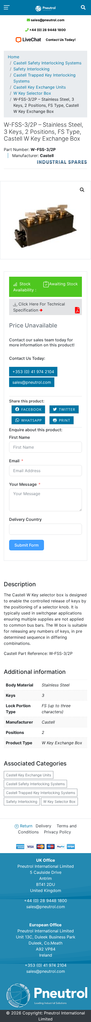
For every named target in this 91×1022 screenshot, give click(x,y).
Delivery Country (25, 519)
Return (26, 825)
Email (14, 460)
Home (13, 56)
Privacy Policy (57, 831)
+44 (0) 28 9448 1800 (47, 30)
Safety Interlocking (31, 68)
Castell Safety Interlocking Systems (47, 62)
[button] (82, 189)
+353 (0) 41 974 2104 (33, 371)
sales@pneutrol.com (47, 20)
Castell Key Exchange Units (39, 87)
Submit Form (26, 545)
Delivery (43, 825)
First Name (19, 437)
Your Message (23, 484)
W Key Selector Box (32, 93)
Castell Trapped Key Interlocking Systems (44, 78)
